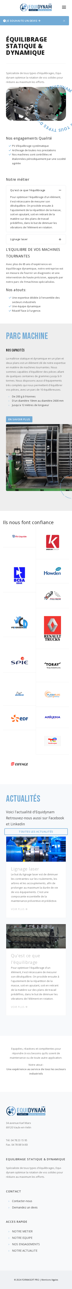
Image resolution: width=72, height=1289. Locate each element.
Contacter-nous (22, 1201)
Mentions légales (49, 1279)
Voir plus (18, 909)
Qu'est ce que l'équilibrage (35, 976)
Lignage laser (34, 884)
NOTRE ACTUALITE (24, 1250)
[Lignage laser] (36, 849)
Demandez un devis (25, 1207)
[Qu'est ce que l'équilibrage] (36, 936)
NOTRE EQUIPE (22, 1238)
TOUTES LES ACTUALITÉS (36, 831)
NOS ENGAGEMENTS (26, 1244)
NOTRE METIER (22, 1231)
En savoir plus (19, 419)
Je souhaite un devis (22, 20)
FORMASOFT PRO (30, 1279)
